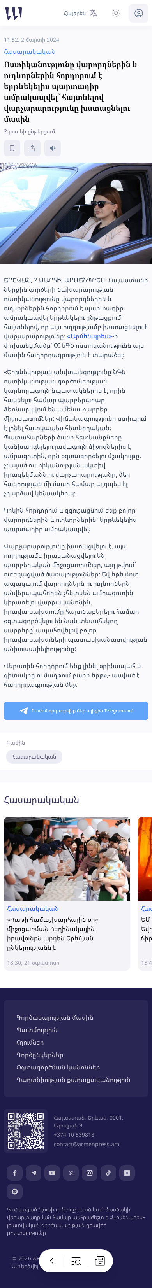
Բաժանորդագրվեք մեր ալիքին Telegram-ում (82, 710)
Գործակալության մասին (55, 1017)
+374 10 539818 (74, 1134)
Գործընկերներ (40, 1054)
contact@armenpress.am (86, 1144)
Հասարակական (34, 756)
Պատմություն (37, 1030)
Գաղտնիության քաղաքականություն (73, 1079)
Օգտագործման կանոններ (58, 1067)
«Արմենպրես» (89, 336)
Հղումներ (30, 1042)
